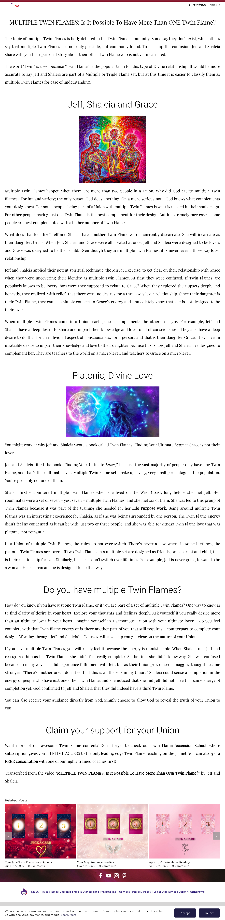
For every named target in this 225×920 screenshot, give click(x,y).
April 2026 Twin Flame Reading (169, 862)
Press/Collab (108, 891)
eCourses (90, 636)
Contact (124, 891)
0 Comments (36, 865)
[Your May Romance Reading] (112, 806)
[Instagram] (116, 875)
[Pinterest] (124, 875)
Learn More (69, 914)
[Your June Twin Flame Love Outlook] (40, 806)
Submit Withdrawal (192, 891)
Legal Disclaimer (165, 891)
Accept (185, 913)
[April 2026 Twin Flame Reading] (184, 806)
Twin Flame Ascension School (178, 745)
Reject (209, 913)
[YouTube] (108, 875)
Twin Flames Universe (56, 891)
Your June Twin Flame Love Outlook (28, 862)
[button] (8, 836)
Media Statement (85, 891)
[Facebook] (100, 875)
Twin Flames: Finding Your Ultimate (147, 444)
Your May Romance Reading (95, 862)
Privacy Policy (141, 891)
